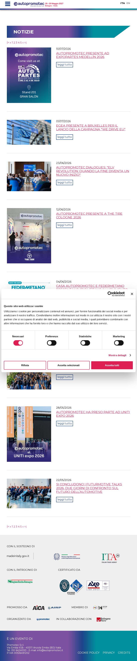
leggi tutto (64, 64)
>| (25, 42)
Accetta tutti (112, 365)
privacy (109, 652)
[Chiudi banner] (132, 294)
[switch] (51, 342)
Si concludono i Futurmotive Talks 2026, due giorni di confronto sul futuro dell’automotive (89, 488)
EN (128, 3)
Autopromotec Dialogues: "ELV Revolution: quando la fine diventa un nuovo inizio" (92, 171)
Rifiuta (25, 365)
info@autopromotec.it (50, 650)
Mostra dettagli (117, 355)
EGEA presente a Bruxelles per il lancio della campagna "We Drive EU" (90, 127)
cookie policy (88, 652)
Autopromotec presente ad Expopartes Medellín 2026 (82, 55)
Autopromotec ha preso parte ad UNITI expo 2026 (93, 414)
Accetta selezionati (68, 365)
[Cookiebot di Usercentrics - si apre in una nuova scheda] (110, 293)
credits (124, 652)
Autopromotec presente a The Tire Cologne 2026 (89, 215)
